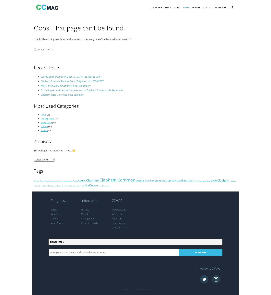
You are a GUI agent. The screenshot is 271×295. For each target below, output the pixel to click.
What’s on (56, 214)
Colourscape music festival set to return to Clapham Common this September (82, 90)
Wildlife (44, 130)
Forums (55, 218)
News (186, 7)
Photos (196, 7)
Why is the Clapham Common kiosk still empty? (66, 85)
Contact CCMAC (120, 227)
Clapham (92, 180)
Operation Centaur (77, 186)
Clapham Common (117, 180)
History (85, 209)
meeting (233, 181)
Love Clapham (220, 180)
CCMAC (82, 180)
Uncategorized (47, 118)
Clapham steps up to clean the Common (62, 94)
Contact (208, 7)
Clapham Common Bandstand (150, 180)
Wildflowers (91, 185)
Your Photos (57, 223)
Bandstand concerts (58, 181)
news (54, 186)
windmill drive (104, 186)
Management (88, 218)
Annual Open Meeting (42, 181)
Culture (44, 126)
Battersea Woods (71, 181)
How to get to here (91, 223)
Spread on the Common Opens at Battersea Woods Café (70, 76)
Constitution (118, 223)
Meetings (116, 218)
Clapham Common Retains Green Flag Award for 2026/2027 (72, 81)
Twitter (204, 279)
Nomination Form (63, 186)
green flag (206, 181)
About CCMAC (119, 209)
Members (117, 214)
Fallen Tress (198, 181)
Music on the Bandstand (43, 186)
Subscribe (220, 7)
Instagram (216, 279)
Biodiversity (46, 122)
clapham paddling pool (179, 180)
